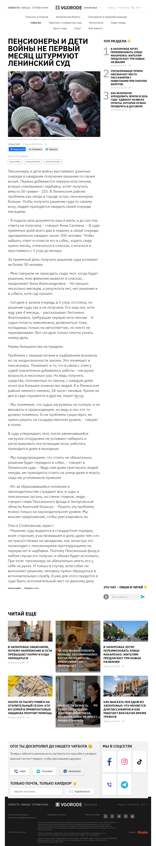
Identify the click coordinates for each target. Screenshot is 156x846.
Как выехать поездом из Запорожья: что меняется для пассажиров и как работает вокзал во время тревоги (124, 709)
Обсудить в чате (31, 588)
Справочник (40, 7)
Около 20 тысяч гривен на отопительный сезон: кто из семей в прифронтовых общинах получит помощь (30, 707)
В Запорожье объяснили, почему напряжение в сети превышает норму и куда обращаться (30, 652)
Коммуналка (96, 22)
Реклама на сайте (92, 815)
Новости (14, 7)
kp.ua (78, 395)
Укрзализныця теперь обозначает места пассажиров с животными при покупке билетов (129, 77)
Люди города (118, 22)
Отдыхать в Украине (36, 16)
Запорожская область (68, 16)
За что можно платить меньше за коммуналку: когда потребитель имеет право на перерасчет (78, 658)
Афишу (112, 8)
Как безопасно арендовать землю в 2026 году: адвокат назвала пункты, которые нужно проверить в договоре (129, 99)
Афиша (25, 7)
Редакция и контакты (57, 815)
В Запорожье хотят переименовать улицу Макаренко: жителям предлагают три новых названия (128, 55)
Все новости (96, 28)
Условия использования (18, 815)
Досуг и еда (60, 28)
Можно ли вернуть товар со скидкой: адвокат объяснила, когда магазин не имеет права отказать (77, 713)
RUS (138, 8)
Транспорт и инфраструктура (65, 22)
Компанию (124, 8)
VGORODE (71, 804)
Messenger (75, 771)
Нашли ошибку (14, 588)
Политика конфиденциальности (22, 818)
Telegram (47, 771)
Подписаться (82, 791)
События (36, 22)
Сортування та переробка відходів (107, 16)
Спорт (77, 28)
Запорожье (90, 805)
